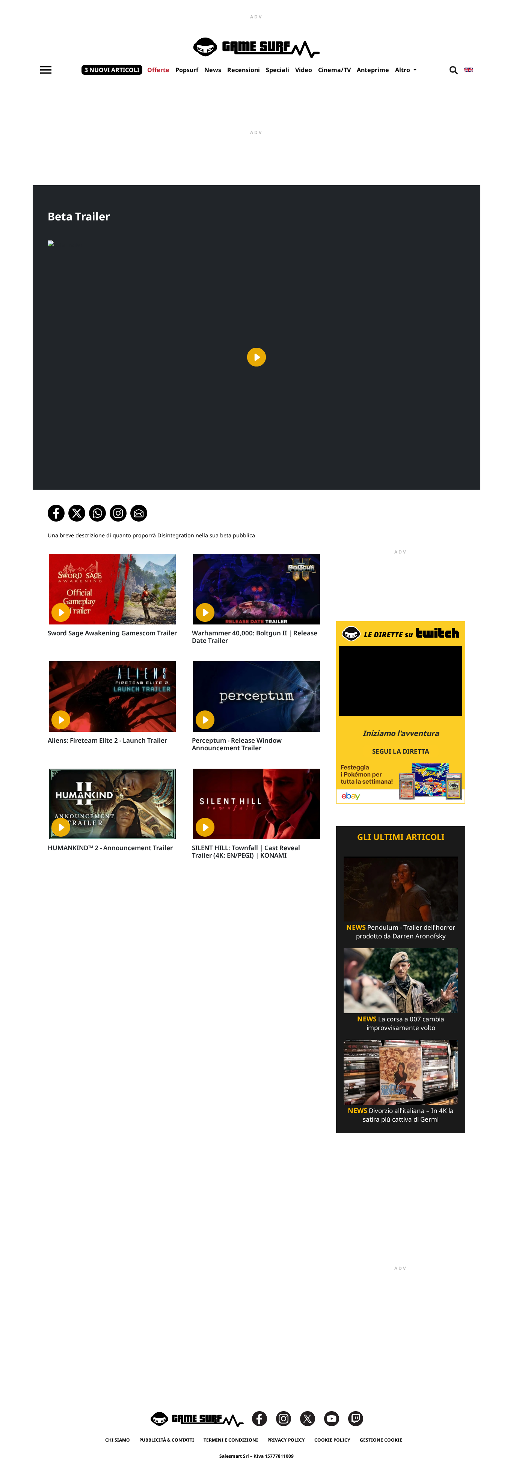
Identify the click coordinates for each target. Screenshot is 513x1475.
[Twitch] (355, 1418)
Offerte (158, 70)
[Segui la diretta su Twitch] (400, 711)
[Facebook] (263, 1418)
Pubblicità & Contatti (166, 1440)
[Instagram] (287, 1418)
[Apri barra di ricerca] (454, 70)
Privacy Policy (286, 1440)
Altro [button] (403, 70)
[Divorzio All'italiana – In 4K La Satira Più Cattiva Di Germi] (401, 1071)
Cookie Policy (332, 1440)
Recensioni (243, 70)
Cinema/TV (334, 70)
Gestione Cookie (381, 1440)
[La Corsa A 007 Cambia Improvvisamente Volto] (401, 979)
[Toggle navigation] (45, 69)
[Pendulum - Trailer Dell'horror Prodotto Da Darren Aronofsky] (401, 888)
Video (303, 70)
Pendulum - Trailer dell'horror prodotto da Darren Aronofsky (400, 931)
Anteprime (373, 70)
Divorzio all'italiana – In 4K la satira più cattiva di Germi (401, 1115)
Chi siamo (117, 1440)
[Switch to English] (468, 70)
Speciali (277, 70)
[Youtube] (335, 1418)
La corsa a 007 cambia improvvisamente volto (400, 1023)
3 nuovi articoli (111, 70)
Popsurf (186, 70)
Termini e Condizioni (231, 1440)
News (212, 70)
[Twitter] (311, 1418)
